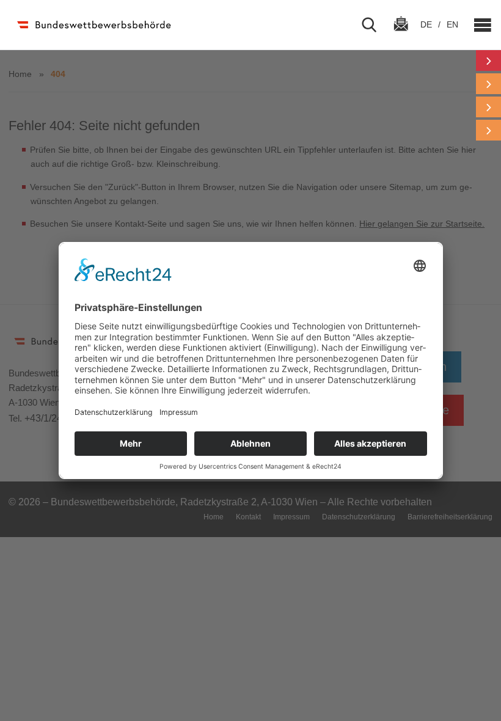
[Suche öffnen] (374, 25)
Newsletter (400, 34)
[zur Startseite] (93, 24)
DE (427, 24)
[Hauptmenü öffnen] (477, 25)
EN (452, 24)
